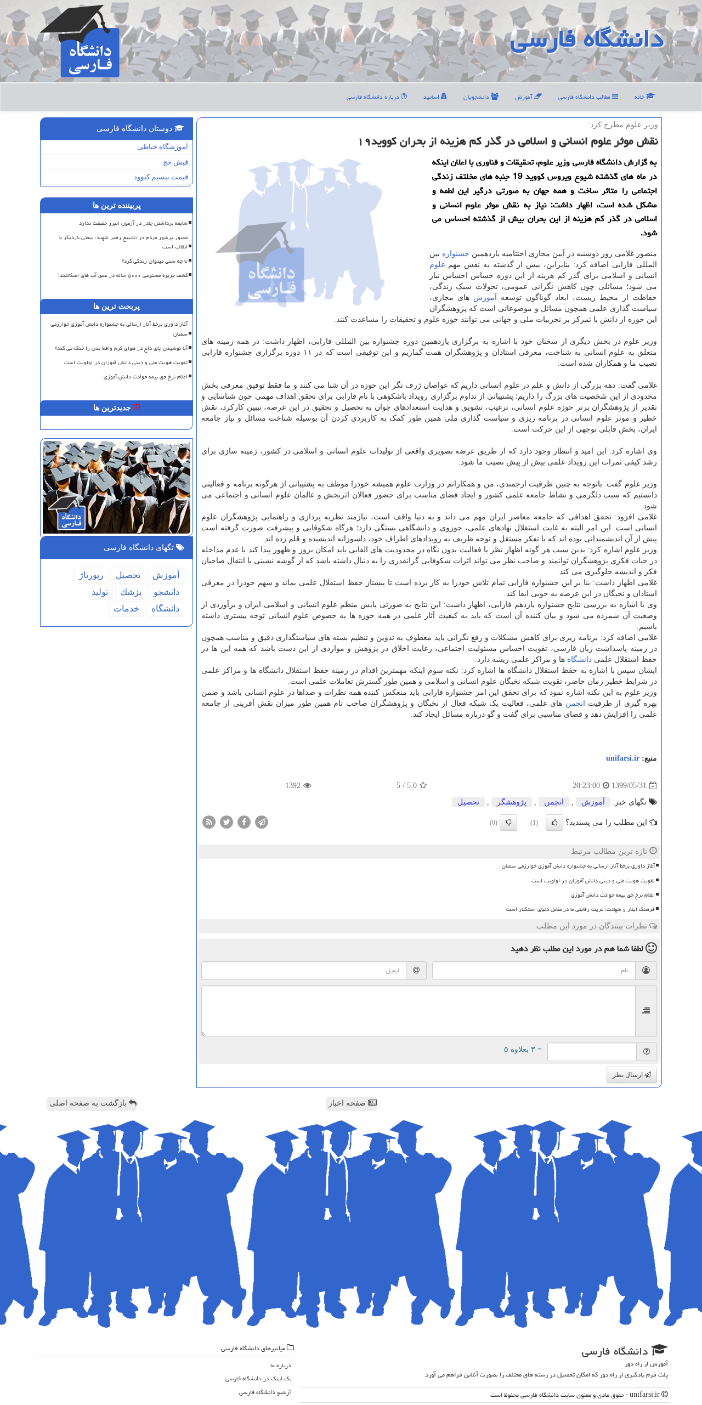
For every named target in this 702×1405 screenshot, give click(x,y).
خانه (640, 97)
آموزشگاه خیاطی (162, 147)
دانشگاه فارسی (587, 38)
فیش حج (175, 162)
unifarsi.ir (622, 758)
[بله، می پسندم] (554, 822)
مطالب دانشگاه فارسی (585, 97)
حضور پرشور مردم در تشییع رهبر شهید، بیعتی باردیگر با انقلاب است (123, 242)
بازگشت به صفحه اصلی (89, 1103)
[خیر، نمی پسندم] (508, 822)
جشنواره (455, 254)
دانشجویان (477, 97)
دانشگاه (579, 659)
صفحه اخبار (348, 1103)
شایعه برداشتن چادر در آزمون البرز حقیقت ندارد (133, 223)
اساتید (432, 97)
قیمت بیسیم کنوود (161, 177)
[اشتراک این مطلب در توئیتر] (226, 822)
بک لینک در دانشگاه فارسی (258, 1378)
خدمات (126, 608)
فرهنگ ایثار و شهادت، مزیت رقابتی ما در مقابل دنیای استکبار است (580, 909)
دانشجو (166, 592)
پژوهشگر (511, 802)
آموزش (524, 97)
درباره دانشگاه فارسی (374, 97)
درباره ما (280, 1365)
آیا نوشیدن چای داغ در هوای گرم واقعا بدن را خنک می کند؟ (121, 348)
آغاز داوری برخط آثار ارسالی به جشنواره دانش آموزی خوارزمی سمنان (578, 865)
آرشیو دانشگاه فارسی (265, 1392)
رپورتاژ (91, 575)
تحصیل (468, 802)
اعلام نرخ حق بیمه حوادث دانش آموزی (613, 895)
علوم (437, 264)
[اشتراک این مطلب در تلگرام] (261, 822)
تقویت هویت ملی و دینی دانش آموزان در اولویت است (593, 880)
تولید (100, 592)
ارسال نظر (628, 1075)
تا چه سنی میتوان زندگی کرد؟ (155, 261)
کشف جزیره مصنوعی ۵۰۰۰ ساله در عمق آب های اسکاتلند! (123, 275)
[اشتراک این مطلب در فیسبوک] (244, 822)
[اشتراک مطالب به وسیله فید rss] (209, 822)
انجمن (575, 703)
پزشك (130, 592)
